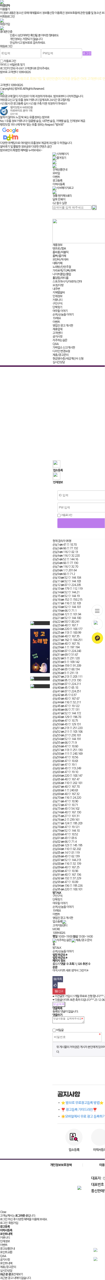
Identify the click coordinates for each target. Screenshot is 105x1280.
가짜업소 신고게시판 (63, 347)
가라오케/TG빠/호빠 (63, 270)
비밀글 (59, 1030)
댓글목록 (59, 1004)
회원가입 (13, 1223)
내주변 (56, 288)
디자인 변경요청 (61, 351)
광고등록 (57, 180)
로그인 (3, 1223)
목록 (59, 979)
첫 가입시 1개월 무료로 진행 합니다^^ (83, 996)
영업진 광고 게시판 (62, 325)
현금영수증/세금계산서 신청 (68, 358)
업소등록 (57, 921)
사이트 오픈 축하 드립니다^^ (78, 999)
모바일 (56, 173)
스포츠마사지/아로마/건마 (67, 281)
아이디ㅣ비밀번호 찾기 (12, 64)
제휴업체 (57, 329)
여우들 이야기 (60, 310)
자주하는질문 (59, 340)
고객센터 (57, 332)
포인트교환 (6, 1252)
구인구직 (57, 303)
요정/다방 (57, 285)
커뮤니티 (57, 299)
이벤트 (56, 177)
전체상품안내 (59, 169)
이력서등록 (58, 184)
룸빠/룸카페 (59, 255)
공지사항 (57, 336)
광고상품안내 (7, 1248)
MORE (56, 929)
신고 (60, 991)
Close (3, 1212)
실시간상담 (58, 362)
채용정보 (57, 244)
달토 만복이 (58, 199)
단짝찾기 (57, 307)
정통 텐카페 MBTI (62, 195)
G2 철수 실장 (59, 203)
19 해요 (56, 318)
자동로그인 (66, 515)
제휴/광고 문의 (83, 940)
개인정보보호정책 (61, 1165)
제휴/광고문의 (60, 354)
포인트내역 (6, 1263)
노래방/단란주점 (61, 266)
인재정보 (57, 296)
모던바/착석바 (60, 259)
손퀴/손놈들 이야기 (63, 314)
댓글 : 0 (64, 963)
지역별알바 (58, 292)
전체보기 (18, 1274)
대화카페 (57, 263)
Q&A (55, 343)
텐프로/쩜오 (59, 248)
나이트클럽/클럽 (61, 274)
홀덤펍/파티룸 (60, 277)
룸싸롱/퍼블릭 (60, 252)
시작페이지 (62, 154)
